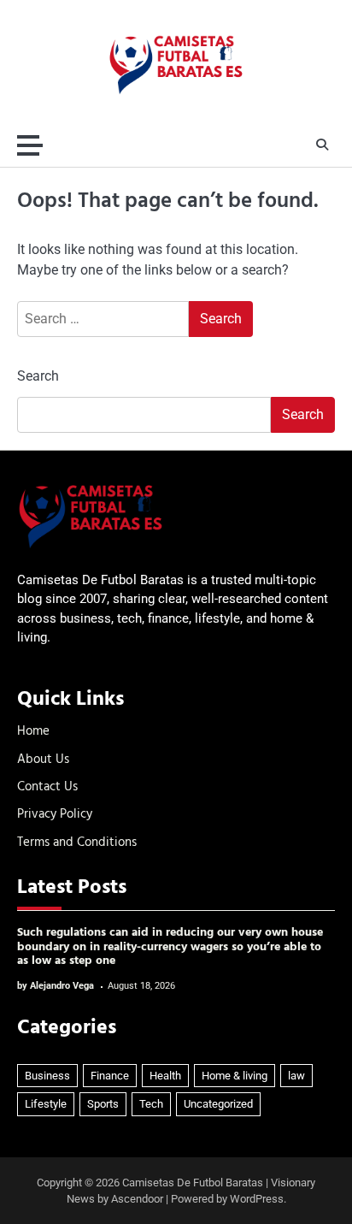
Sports (103, 1103)
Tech (151, 1103)
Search (38, 376)
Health (165, 1075)
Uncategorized (218, 1103)
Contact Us (47, 787)
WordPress (257, 1198)
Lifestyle (46, 1103)
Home (33, 731)
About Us (43, 759)
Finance (110, 1075)
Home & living (234, 1075)
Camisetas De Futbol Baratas (192, 1182)
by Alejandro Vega (55, 985)
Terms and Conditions (77, 842)
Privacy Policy (54, 814)
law (296, 1075)
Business (47, 1075)
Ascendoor (137, 1198)
